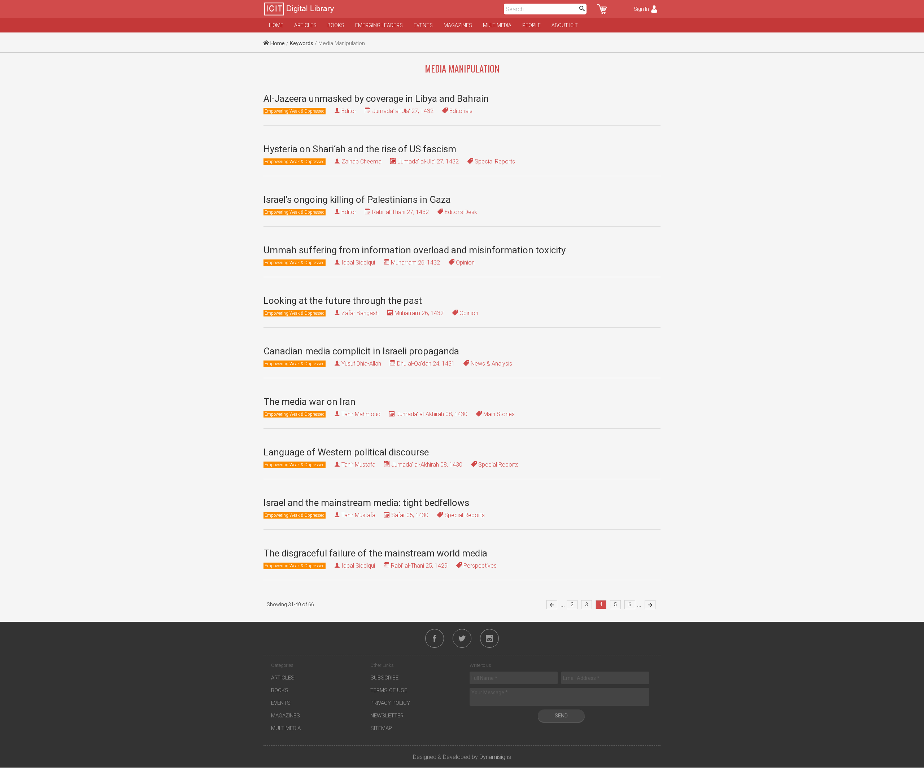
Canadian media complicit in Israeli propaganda (361, 351)
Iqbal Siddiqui (358, 262)
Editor (348, 111)
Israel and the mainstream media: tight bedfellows (366, 502)
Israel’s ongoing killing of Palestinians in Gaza (357, 199)
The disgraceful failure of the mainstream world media (375, 553)
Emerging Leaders (379, 25)
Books (335, 25)
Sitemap (381, 728)
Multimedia (497, 25)
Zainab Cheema (361, 161)
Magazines (458, 25)
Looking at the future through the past (342, 300)
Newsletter (387, 715)
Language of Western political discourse (346, 452)
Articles (305, 25)
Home (276, 25)
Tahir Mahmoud (360, 414)
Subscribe (384, 677)
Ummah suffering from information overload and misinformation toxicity (414, 250)
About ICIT (565, 25)
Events (423, 25)
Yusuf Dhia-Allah (361, 363)
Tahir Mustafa (358, 464)
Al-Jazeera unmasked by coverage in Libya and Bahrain (376, 98)
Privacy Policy (390, 703)
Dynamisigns (495, 756)
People (531, 25)
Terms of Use (388, 690)
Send (561, 715)
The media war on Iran (309, 401)
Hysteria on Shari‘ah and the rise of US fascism (359, 149)
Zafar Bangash (360, 313)
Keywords (301, 43)
